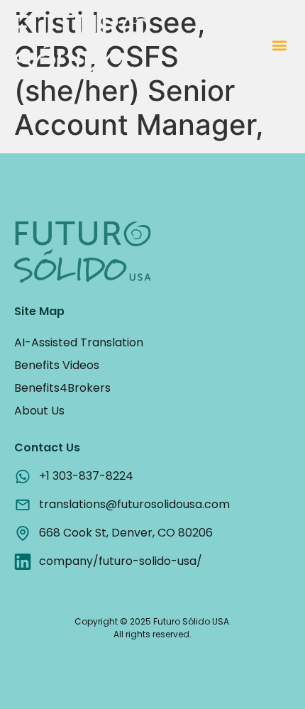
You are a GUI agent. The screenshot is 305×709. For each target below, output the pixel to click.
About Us (39, 410)
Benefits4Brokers (62, 388)
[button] (279, 45)
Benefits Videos (56, 365)
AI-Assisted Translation (78, 342)
